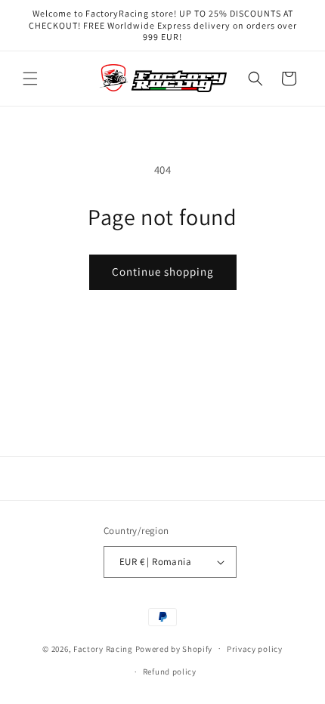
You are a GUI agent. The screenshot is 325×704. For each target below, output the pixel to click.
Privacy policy (255, 649)
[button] (30, 78)
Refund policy (170, 671)
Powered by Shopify (174, 648)
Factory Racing (103, 648)
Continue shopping (163, 271)
